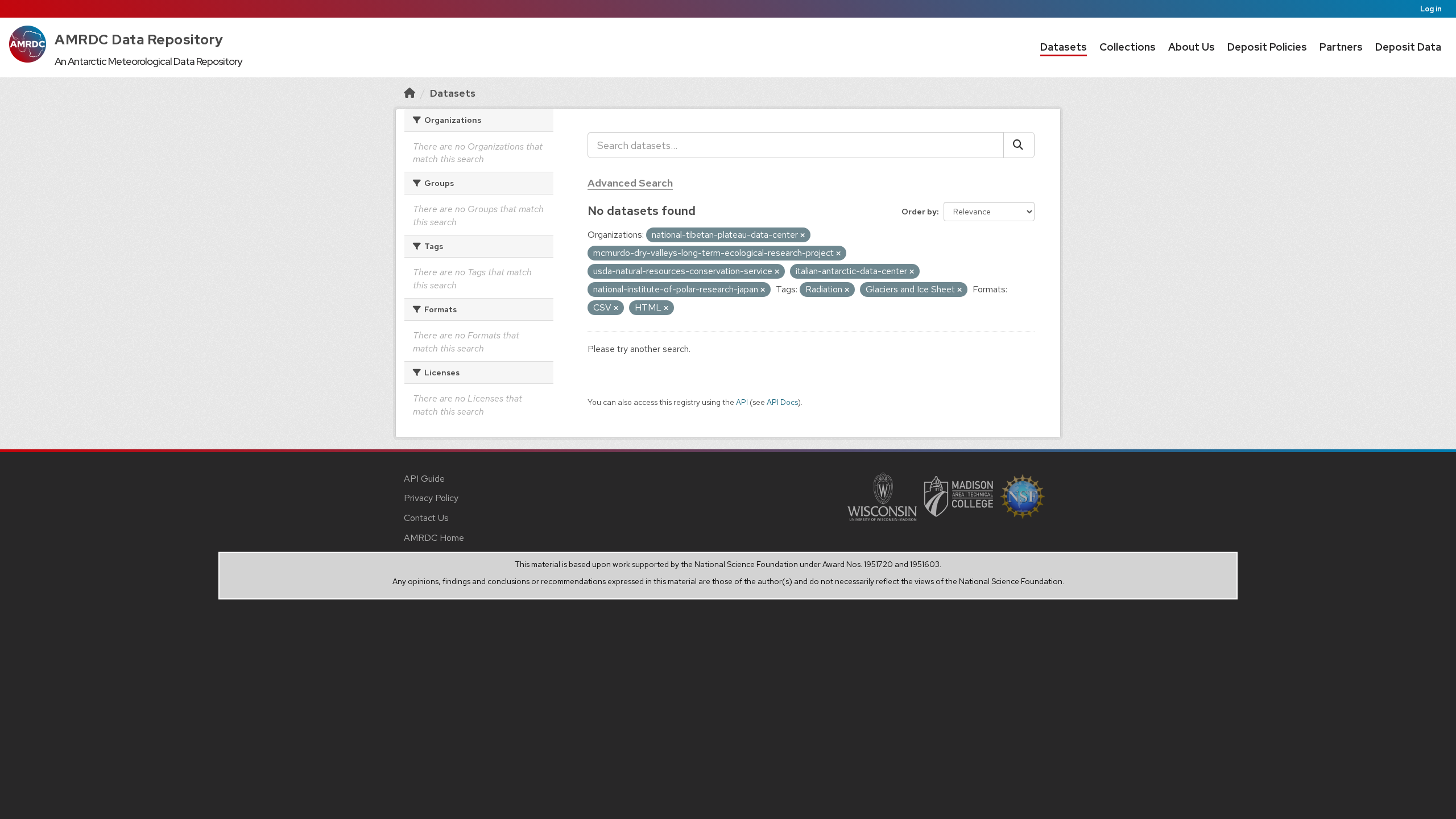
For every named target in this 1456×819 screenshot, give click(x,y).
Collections (1127, 46)
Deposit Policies (1267, 46)
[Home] (409, 93)
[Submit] (1019, 145)
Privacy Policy (431, 498)
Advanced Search (630, 182)
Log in (1431, 9)
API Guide (424, 479)
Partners (1341, 46)
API (742, 402)
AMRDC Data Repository (139, 39)
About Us (1191, 46)
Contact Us (426, 518)
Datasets (1063, 46)
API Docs (782, 402)
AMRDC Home (434, 538)
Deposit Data (1408, 46)
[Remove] (802, 235)
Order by (919, 211)
